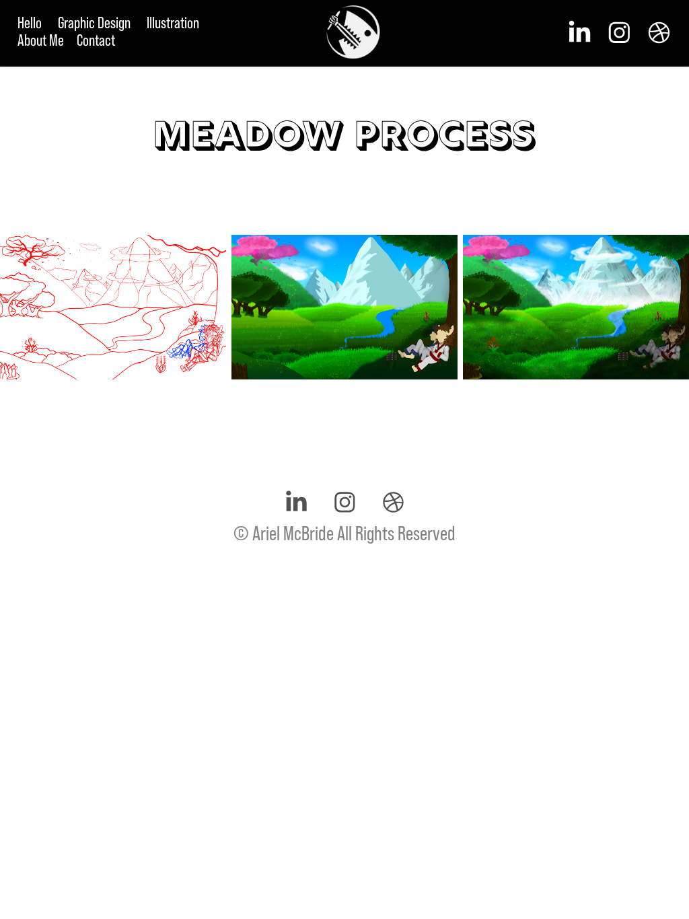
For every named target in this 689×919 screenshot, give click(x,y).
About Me (40, 40)
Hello (29, 22)
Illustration (173, 22)
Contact (96, 40)
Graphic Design (94, 22)
